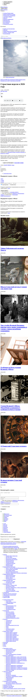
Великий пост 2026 (5, 80)
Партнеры (5, 530)
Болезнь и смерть (10, 611)
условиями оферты (14, 192)
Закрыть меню (4, 8)
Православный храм (8, 580)
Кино (7, 626)
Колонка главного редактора (10, 593)
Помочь (5, 7)
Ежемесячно (13, 184)
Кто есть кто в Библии (11, 558)
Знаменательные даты (11, 605)
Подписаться (16, 539)
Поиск (5, 4)
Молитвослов (6, 20)
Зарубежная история (10, 609)
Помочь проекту (4, 190)
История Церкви (10, 607)
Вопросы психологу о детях (12, 591)
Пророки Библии (10, 560)
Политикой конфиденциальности (9, 195)
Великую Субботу (5, 153)
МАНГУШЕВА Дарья (9, 165)
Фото (4, 644)
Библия (5, 554)
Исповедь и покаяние (11, 675)
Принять (24, 695)
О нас (4, 523)
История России (10, 608)
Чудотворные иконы (10, 579)
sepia (6, 91)
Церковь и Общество (8, 687)
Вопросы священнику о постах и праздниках (16, 573)
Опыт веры (8, 600)
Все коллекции (6, 33)
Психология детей (10, 586)
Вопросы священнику (8, 19)
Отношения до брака (11, 615)
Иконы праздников (10, 576)
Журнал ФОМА (4, 79)
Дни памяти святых (10, 570)
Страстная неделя (7, 173)
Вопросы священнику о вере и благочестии (16, 656)
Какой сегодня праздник (9, 28)
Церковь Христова (7, 684)
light (1, 91)
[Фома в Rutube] (5, 520)
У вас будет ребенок (10, 590)
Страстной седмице (19, 162)
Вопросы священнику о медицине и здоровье (16, 669)
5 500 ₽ (2, 181)
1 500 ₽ (2, 180)
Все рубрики (6, 23)
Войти (9, 38)
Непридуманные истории (9, 14)
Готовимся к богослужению (9, 681)
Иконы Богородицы (10, 575)
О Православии (9, 603)
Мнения (5, 643)
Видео (4, 646)
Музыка (8, 624)
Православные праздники (9, 566)
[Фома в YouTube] (5, 518)
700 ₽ (2, 178)
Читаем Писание (10, 562)
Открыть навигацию (8, 1)
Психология (6, 610)
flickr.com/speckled (10, 77)
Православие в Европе (11, 637)
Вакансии (5, 529)
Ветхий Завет (9, 557)
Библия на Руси (9, 564)
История (5, 604)
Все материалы (6, 21)
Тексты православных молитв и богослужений (14, 688)
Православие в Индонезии (12, 639)
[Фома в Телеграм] (6, 516)
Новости (5, 18)
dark (4, 91)
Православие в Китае (11, 641)
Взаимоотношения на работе (12, 618)
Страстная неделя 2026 (15, 80)
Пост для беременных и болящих (13, 654)
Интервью (5, 642)
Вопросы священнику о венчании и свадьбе (16, 658)
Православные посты (20, 79)
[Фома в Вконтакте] (6, 513)
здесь (9, 188)
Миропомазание (10, 677)
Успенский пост (9, 652)
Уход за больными (10, 613)
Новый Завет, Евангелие (11, 555)
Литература (8, 621)
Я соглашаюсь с (10, 192)
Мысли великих (9, 630)
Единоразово (5, 184)
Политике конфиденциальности (14, 695)
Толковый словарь (10, 628)
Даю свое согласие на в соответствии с (12, 194)
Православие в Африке (11, 633)
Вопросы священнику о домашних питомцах (16, 660)
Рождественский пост (11, 649)
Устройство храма (10, 582)
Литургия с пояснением (11, 682)
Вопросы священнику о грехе (13, 661)
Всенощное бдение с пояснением (13, 683)
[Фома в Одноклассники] (7, 515)
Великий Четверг (12, 152)
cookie (15, 548)
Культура (5, 619)
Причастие (8, 673)
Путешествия (6, 596)
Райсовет (5, 30)
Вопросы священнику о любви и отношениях (16, 667)
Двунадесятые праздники (12, 569)
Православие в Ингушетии (12, 638)
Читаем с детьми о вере (8, 32)
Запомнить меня (6, 506)
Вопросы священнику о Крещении (14, 666)
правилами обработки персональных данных (13, 542)
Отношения (6, 592)
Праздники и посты (7, 648)
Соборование (9, 678)
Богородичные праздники (12, 571)
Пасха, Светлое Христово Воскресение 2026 (16, 568)
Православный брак (10, 616)
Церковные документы (8, 686)
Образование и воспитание (9, 594)
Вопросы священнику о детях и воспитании (16, 587)
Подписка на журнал (8, 24)
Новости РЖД (6, 597)
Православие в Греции (11, 636)
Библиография (9, 565)
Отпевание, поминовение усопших (14, 676)
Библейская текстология (11, 559)
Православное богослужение (10, 31)
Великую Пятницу (20, 152)
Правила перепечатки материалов (11, 547)
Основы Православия (8, 13)
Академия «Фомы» (7, 16)
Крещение (8, 672)
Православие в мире (8, 631)
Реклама (5, 526)
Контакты (5, 527)
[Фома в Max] (4, 521)
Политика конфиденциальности (10, 546)
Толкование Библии (10, 563)
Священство (9, 680)
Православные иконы (8, 574)
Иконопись (8, 622)
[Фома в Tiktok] (5, 517)
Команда (5, 528)
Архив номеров (7, 532)
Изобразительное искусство (12, 625)
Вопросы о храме (10, 670)
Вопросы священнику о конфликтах (14, 665)
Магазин (5, 524)
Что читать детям (10, 588)
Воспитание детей (7, 583)
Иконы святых (9, 577)
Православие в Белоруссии (12, 635)
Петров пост (9, 653)
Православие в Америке (11, 632)
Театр (7, 627)
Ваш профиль (7, 3)
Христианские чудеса (11, 602)
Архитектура (9, 620)
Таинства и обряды (7, 671)
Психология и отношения (9, 15)
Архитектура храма (10, 581)
